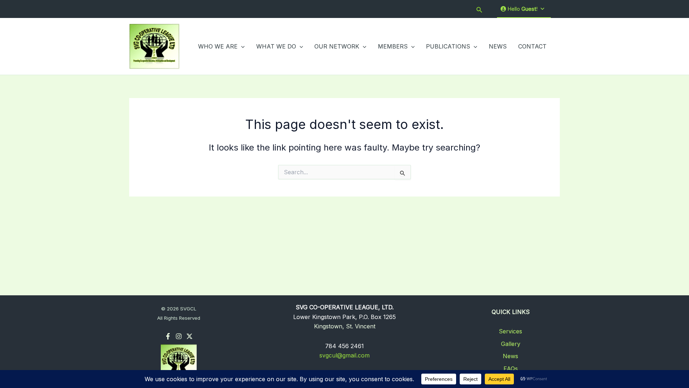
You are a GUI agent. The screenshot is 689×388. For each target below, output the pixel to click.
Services (510, 331)
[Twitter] (189, 336)
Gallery (510, 343)
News (510, 356)
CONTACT (532, 46)
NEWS (498, 46)
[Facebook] (168, 336)
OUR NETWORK (336, 46)
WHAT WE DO (276, 46)
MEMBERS (393, 46)
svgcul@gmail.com (344, 355)
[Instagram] (178, 336)
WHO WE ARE (218, 46)
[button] (479, 9)
